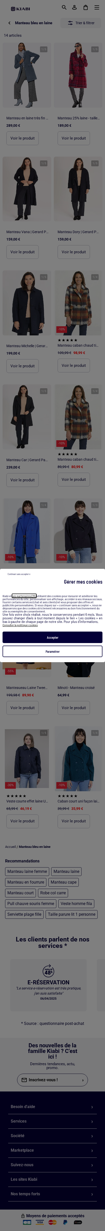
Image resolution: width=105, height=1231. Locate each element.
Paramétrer (53, 651)
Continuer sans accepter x (19, 574)
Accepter (52, 637)
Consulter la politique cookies (20, 624)
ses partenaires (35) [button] (24, 595)
